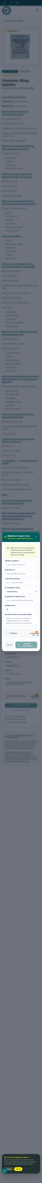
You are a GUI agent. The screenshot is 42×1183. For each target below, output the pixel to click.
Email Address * (10, 570)
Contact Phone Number (12, 579)
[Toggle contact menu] (4, 1171)
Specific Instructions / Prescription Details (18, 614)
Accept (18, 1169)
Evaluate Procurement (27, 645)
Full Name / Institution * (12, 561)
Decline (8, 1169)
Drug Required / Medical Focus (15, 596)
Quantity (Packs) (10, 605)
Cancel (9, 645)
